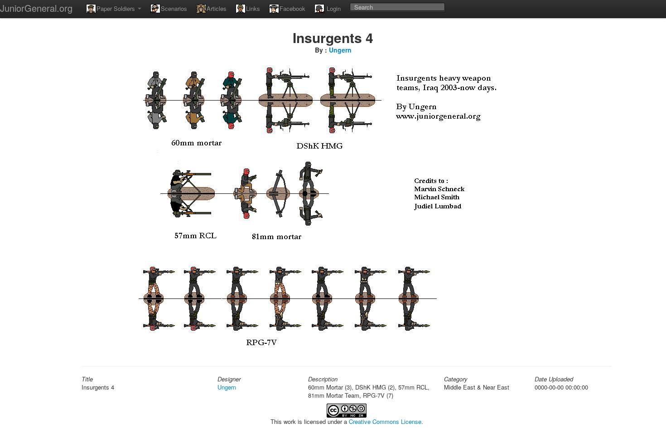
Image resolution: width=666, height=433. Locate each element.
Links (253, 8)
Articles (217, 8)
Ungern (340, 49)
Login (333, 8)
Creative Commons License (385, 421)
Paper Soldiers (117, 8)
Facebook (292, 8)
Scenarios (174, 8)
